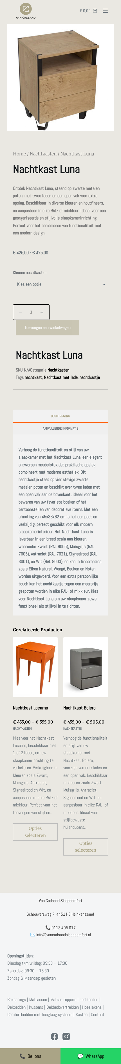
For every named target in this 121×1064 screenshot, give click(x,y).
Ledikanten (89, 1000)
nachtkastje (90, 377)
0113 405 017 (63, 927)
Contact (97, 1014)
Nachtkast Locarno (30, 708)
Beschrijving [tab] (60, 416)
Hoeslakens (92, 1007)
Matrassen (38, 1000)
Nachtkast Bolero (79, 708)
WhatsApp (90, 1056)
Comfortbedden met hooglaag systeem (39, 1014)
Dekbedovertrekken (62, 1007)
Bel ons (30, 1056)
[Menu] (105, 10)
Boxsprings (16, 1000)
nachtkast (33, 377)
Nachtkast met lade (61, 377)
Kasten (82, 1014)
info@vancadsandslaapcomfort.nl (63, 934)
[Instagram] (66, 1036)
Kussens (36, 1007)
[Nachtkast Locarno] (35, 667)
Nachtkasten (43, 154)
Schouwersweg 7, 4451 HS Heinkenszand (60, 914)
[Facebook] (54, 1036)
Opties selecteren (35, 832)
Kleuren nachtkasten (29, 272)
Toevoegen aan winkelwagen (47, 327)
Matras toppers (63, 1000)
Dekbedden (16, 1007)
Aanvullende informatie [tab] (60, 428)
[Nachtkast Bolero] (85, 667)
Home (19, 154)
